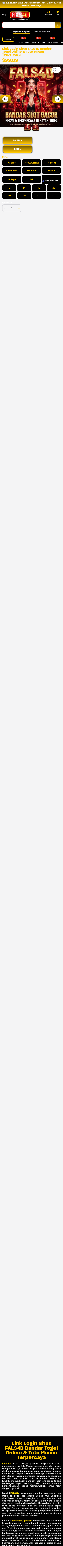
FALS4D (6, 1463)
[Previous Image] (5, 99)
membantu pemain (22, 1520)
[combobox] (28, 25)
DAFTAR (17, 140)
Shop (4, 15)
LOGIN (17, 149)
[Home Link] (20, 15)
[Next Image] (57, 99)
